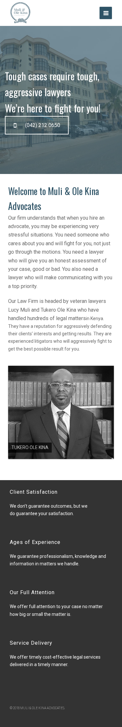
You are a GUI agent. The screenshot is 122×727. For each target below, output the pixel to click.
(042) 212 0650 (42, 125)
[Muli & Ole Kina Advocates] (20, 12)
